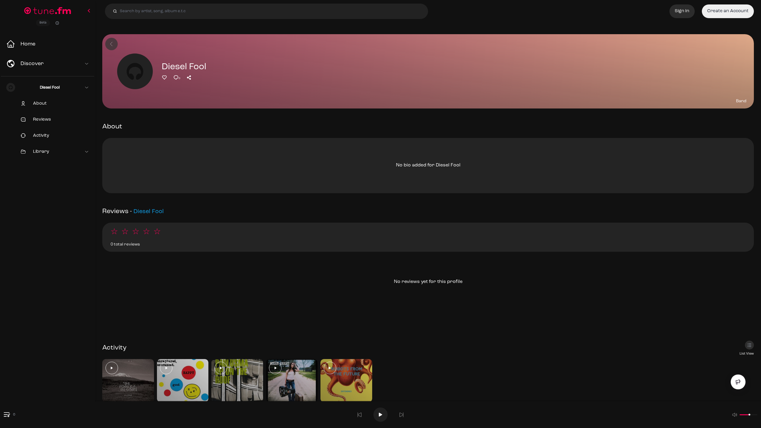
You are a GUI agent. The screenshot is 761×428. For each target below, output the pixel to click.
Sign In (682, 11)
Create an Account (728, 11)
